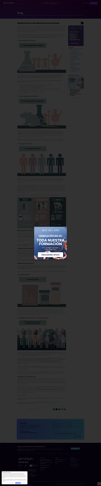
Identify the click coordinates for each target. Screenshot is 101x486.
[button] (66, 228)
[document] (50, 243)
